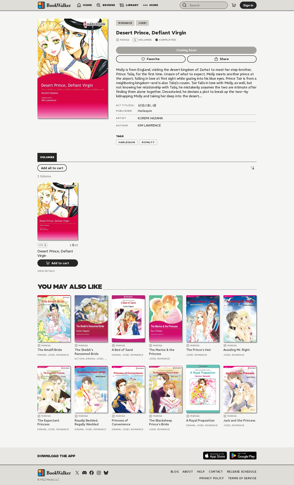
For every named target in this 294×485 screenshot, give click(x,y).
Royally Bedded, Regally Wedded (87, 422)
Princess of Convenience (121, 422)
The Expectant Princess (48, 422)
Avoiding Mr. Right (236, 350)
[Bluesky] (106, 472)
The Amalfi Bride (49, 350)
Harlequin (145, 111)
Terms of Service (242, 478)
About (188, 471)
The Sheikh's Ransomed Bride (87, 352)
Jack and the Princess (239, 420)
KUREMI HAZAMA (150, 118)
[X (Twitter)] (77, 472)
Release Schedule (242, 471)
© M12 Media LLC (48, 479)
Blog (175, 471)
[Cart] (233, 5)
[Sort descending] (252, 168)
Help (201, 471)
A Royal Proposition (200, 420)
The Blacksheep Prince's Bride (160, 422)
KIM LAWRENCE (149, 125)
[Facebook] (91, 472)
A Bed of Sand (122, 350)
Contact (216, 471)
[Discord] (84, 472)
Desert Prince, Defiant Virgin (55, 253)
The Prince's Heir (198, 350)
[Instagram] (98, 472)
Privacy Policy (211, 478)
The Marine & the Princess (161, 352)
